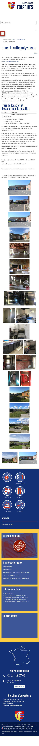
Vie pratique (21, 39)
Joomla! (10, 731)
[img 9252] (20, 410)
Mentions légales (6, 724)
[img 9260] (26, 362)
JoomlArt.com (5, 731)
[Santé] (7, 478)
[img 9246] (19, 426)
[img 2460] (20, 441)
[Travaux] (7, 506)
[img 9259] (25, 378)
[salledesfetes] (20, 203)
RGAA (4, 726)
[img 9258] (13, 378)
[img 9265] (9, 315)
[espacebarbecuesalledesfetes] (20, 394)
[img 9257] (9, 362)
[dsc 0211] (19, 187)
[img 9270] (13, 347)
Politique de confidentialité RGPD (16, 726)
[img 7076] (20, 250)
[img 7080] (30, 347)
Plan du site (29, 726)
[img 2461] (10, 457)
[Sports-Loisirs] (20, 506)
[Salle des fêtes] (19, 219)
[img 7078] (14, 298)
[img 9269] (20, 331)
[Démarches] (20, 478)
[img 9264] (30, 298)
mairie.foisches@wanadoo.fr (10, 61)
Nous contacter (19, 686)
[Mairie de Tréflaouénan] (20, 5)
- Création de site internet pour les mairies (18, 728)
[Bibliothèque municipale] (20, 492)
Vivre (13, 39)
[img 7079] (26, 315)
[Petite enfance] (7, 492)
